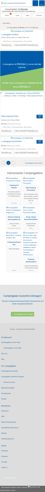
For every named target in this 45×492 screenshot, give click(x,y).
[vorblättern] (38, 103)
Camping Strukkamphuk (31, 260)
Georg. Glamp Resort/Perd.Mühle (31, 218)
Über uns (4, 353)
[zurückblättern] (5, 103)
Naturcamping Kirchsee (10, 116)
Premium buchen (9, 382)
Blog (2, 359)
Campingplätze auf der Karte (10, 342)
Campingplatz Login (10, 477)
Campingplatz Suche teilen (33, 163)
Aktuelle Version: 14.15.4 (7, 490)
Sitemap (4, 433)
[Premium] (40, 175)
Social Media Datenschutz (9, 427)
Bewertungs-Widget (7, 388)
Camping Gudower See (14, 243)
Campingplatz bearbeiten (9, 371)
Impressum (5, 411)
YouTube (4, 462)
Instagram (4, 456)
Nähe (28, 15)
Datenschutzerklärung (8, 422)
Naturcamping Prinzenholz (31, 189)
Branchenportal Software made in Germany (14, 487)
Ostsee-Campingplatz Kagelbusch (14, 218)
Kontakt (3, 399)
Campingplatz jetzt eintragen (23, 314)
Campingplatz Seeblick (9, 34)
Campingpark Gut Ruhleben (11, 141)
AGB (2, 416)
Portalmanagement (7, 439)
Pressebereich (6, 393)
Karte (17, 15)
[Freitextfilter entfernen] (35, 3)
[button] (3, 163)
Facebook (4, 451)
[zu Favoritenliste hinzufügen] (3, 32)
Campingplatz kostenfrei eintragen (12, 376)
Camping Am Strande (14, 186)
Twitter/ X (4, 467)
